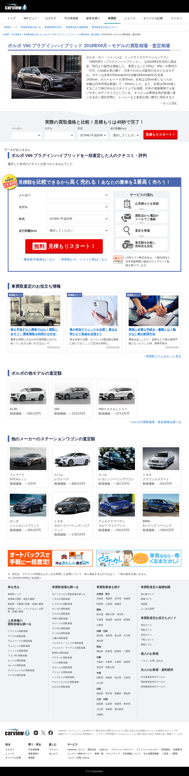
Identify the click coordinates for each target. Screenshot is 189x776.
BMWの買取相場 (60, 653)
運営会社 (91, 749)
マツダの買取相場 (61, 628)
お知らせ (103, 749)
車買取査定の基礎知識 (77, 27)
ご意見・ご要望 (169, 753)
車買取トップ (10, 27)
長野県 (109, 635)
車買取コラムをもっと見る (163, 356)
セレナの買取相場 (16, 665)
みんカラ (53, 753)
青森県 (109, 598)
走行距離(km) (118, 128)
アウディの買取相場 (62, 657)
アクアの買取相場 (16, 636)
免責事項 (177, 749)
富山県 (118, 635)
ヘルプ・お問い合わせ (152, 660)
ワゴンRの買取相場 (17, 655)
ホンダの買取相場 (61, 608)
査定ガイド (146, 625)
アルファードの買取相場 (20, 641)
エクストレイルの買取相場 (21, 670)
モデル (48, 128)
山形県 (109, 604)
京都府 (118, 662)
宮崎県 (109, 709)
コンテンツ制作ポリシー (79, 753)
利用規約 (165, 749)
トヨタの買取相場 (61, 599)
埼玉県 (120, 614)
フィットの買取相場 (18, 650)
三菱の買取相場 (60, 638)
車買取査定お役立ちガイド (105, 27)
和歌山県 (110, 667)
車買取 (112, 18)
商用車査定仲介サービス (153, 686)
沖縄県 (100, 714)
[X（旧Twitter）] (43, 733)
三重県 (127, 651)
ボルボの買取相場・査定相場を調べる (156, 422)
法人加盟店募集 (151, 753)
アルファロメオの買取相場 (65, 682)
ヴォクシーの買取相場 (19, 646)
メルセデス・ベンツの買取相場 (67, 643)
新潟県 (100, 635)
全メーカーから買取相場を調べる (68, 594)
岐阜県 (109, 651)
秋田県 (100, 604)
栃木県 (118, 619)
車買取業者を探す (53, 27)
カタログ (50, 18)
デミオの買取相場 (16, 675)
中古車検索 (71, 18)
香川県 (109, 693)
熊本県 (127, 704)
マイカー (176, 18)
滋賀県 (127, 662)
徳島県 (100, 693)
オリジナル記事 (153, 18)
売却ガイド (146, 635)
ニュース (129, 18)
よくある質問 (147, 608)
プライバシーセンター (147, 749)
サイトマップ (113, 753)
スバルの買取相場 (61, 633)
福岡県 (100, 704)
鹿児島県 (119, 709)
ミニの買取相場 (60, 662)
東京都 (100, 614)
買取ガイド (146, 630)
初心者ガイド (147, 594)
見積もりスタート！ (161, 134)
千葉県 (100, 619)
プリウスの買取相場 (18, 631)
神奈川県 (110, 614)
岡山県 (118, 677)
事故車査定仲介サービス (153, 682)
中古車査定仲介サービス (153, 677)
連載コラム (146, 644)
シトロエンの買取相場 (63, 677)
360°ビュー (30, 18)
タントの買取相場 (16, 660)
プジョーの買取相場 (62, 672)
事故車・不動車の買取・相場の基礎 (25, 604)
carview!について (76, 749)
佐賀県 (109, 704)
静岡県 (118, 651)
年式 (80, 128)
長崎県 (118, 704)
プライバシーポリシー (122, 749)
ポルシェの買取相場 (62, 667)
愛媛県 (118, 693)
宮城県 (127, 598)
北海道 (100, 598)
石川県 (127, 635)
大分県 (100, 709)
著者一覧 (99, 753)
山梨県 (100, 625)
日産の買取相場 (60, 618)
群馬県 (127, 619)
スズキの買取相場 (61, 613)
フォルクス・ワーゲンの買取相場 (68, 648)
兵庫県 (109, 662)
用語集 (144, 604)
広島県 (127, 677)
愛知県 (100, 651)
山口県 (100, 683)
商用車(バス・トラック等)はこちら (84, 259)
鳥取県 (100, 677)
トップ (11, 18)
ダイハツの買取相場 (62, 623)
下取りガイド (147, 639)
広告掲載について (131, 753)
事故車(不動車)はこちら (39, 259)
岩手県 (118, 598)
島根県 (109, 677)
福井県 (100, 640)
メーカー (17, 128)
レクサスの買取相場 (62, 604)
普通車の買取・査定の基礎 (21, 599)
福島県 (118, 604)
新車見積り (93, 18)
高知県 (127, 693)
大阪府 (100, 662)
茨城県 (109, 619)
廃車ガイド (146, 599)
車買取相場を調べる (31, 27)
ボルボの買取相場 (61, 687)
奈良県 (100, 667)
